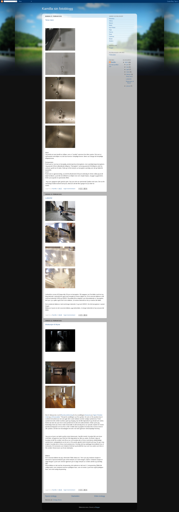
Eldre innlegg (99, 496)
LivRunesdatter (55, 417)
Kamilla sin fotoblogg (57, 9)
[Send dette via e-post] (79, 189)
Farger (111, 48)
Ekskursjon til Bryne (52, 324)
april (127, 69)
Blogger (97, 507)
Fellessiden (112, 55)
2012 (126, 62)
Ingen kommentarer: (70, 188)
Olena (111, 21)
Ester (110, 34)
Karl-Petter (112, 27)
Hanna (111, 32)
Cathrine (111, 36)
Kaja (110, 30)
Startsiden (75, 496)
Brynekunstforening (67, 415)
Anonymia (88, 415)
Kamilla (113, 62)
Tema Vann (49, 20)
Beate (111, 38)
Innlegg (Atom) (57, 500)
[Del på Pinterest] (86, 189)
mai (127, 67)
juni (127, 64)
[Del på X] (83, 189)
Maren (111, 23)
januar (128, 86)
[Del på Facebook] (85, 189)
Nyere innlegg (50, 496)
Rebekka (111, 18)
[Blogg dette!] (81, 189)
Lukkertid (48, 198)
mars (128, 72)
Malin (110, 25)
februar (128, 74)
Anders (111, 41)
